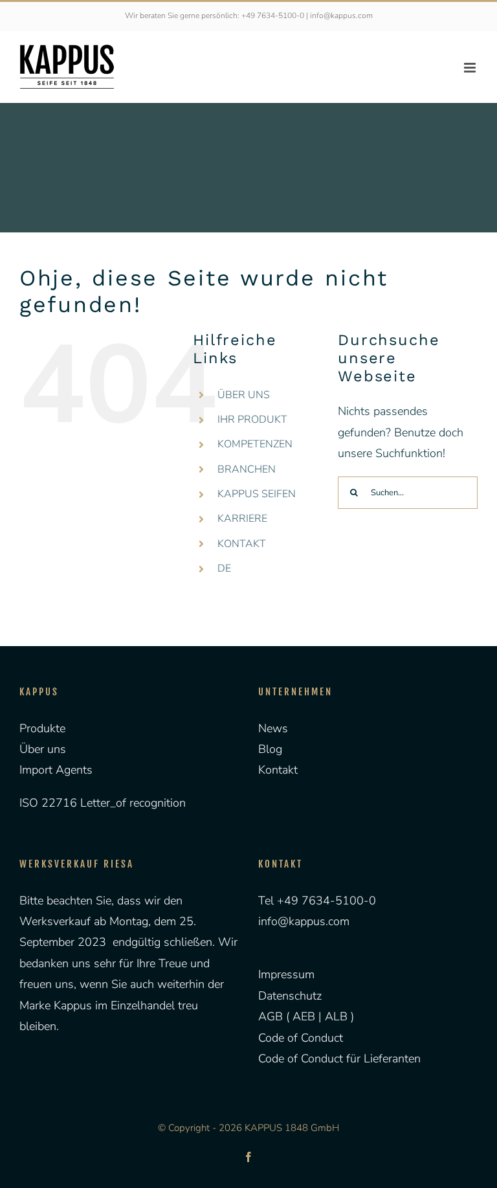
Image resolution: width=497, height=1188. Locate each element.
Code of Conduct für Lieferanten (339, 1058)
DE (224, 568)
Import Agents (56, 770)
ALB (338, 1016)
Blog (270, 749)
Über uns (42, 749)
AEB (302, 1016)
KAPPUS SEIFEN (256, 494)
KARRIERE (242, 518)
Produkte (42, 728)
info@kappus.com (303, 921)
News (273, 728)
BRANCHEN (246, 469)
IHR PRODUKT (252, 419)
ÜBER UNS (243, 395)
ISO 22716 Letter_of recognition (102, 803)
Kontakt (278, 770)
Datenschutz (290, 995)
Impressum (286, 974)
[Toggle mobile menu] (471, 67)
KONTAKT (241, 544)
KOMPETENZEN (255, 444)
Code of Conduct (300, 1038)
